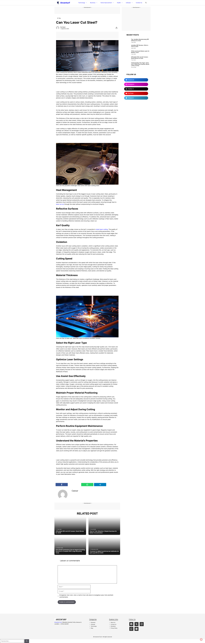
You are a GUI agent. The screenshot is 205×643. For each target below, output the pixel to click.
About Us (113, 622)
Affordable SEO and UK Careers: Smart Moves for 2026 (139, 57)
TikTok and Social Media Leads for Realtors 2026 (140, 51)
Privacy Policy (114, 628)
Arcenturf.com (58, 622)
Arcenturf (65, 3)
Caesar (64, 27)
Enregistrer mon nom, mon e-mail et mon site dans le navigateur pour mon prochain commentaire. (86, 596)
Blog (92, 628)
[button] (146, 2)
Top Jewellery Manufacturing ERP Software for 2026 (140, 40)
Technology (81, 2)
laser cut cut (60, 204)
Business (92, 2)
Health (119, 2)
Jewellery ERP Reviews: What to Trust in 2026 (139, 46)
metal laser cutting (102, 229)
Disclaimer (113, 626)
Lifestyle (128, 2)
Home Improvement (106, 2)
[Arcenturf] (58, 2)
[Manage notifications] (201, 639)
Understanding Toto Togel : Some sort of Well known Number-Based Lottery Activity (140, 64)
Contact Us (139, 2)
